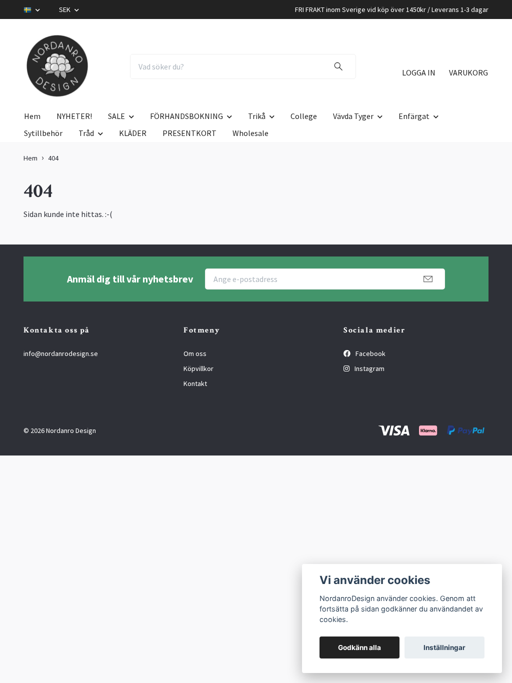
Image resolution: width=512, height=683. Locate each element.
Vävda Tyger (353, 116)
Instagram (368, 368)
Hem (32, 116)
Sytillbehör (43, 133)
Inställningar (445, 648)
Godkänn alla (359, 648)
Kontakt (195, 383)
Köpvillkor (199, 368)
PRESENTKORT (189, 133)
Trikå (257, 116)
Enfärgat (414, 116)
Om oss (195, 353)
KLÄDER (132, 133)
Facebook (370, 353)
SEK (65, 9)
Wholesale (250, 133)
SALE (116, 116)
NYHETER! (74, 116)
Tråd (86, 133)
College (303, 116)
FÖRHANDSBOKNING (186, 116)
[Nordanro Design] (57, 66)
